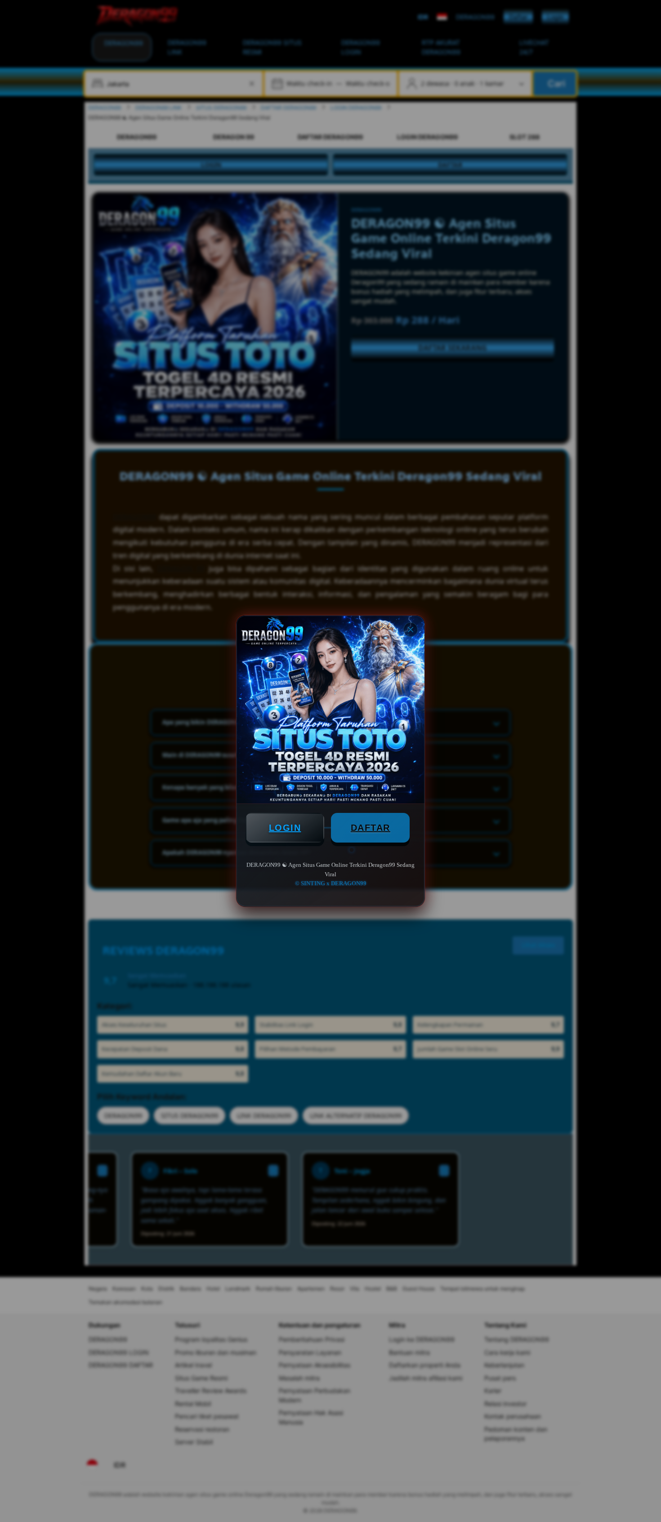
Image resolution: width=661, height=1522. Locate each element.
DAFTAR (370, 828)
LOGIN (285, 828)
